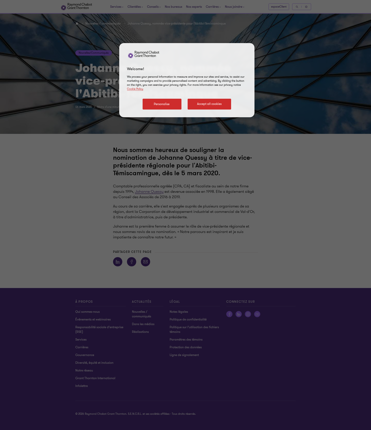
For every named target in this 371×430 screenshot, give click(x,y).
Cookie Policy (135, 89)
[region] (186, 80)
